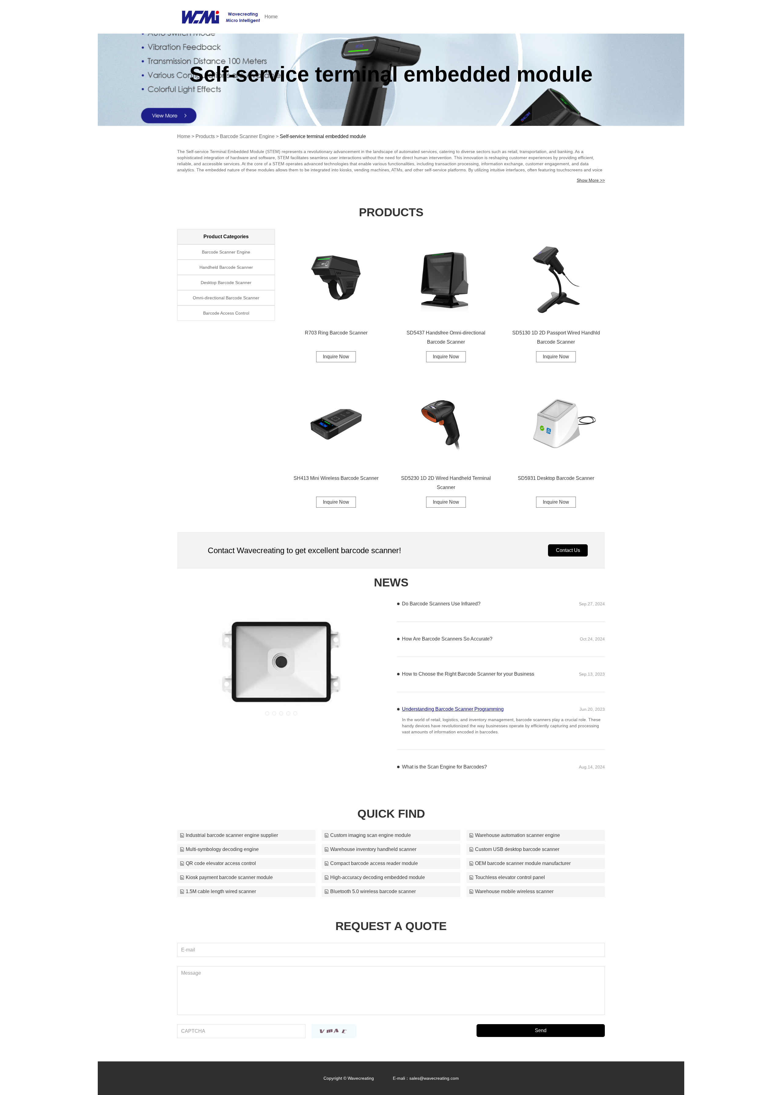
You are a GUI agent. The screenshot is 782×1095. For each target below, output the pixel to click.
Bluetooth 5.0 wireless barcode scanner (373, 891)
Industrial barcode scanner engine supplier (232, 835)
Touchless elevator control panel (510, 877)
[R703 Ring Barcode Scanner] (336, 278)
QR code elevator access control (221, 863)
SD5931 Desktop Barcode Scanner (556, 478)
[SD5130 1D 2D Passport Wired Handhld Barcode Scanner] (556, 278)
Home (271, 16)
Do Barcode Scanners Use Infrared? (441, 603)
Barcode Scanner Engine (247, 136)
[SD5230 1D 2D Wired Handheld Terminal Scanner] (446, 423)
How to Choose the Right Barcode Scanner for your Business (468, 674)
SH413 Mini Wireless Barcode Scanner (336, 478)
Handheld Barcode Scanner (226, 267)
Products (205, 136)
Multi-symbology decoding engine (222, 849)
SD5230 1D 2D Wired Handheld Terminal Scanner (446, 483)
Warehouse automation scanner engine (517, 835)
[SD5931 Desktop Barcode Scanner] (556, 423)
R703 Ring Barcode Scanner (336, 332)
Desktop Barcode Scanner (226, 282)
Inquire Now (336, 356)
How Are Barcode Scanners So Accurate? (447, 638)
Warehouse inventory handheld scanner (373, 849)
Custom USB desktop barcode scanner (517, 849)
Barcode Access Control (226, 313)
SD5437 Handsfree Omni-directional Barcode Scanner (446, 337)
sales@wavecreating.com (434, 1078)
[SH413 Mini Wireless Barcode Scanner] (336, 423)
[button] (267, 713)
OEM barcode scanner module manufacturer (523, 863)
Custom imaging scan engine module (370, 835)
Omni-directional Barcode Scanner (226, 297)
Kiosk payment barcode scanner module (229, 877)
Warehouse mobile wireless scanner (514, 891)
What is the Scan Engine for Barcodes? (444, 766)
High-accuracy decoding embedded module (377, 877)
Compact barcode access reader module (374, 863)
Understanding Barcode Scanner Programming (453, 709)
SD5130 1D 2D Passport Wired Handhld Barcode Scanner (556, 337)
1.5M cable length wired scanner (221, 891)
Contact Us (568, 550)
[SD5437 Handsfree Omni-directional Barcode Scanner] (446, 278)
